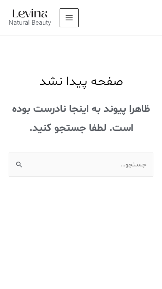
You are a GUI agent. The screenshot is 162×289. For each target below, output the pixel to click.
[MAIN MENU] (69, 17)
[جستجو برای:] (81, 164)
